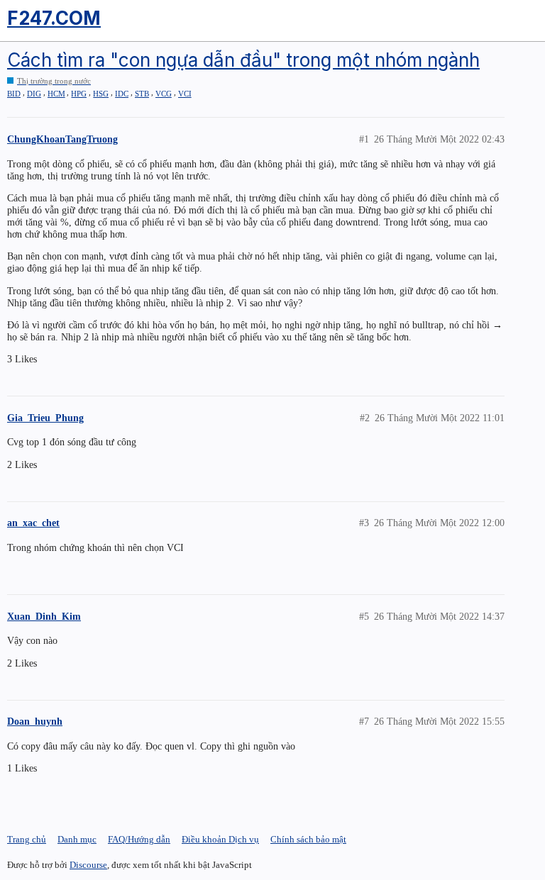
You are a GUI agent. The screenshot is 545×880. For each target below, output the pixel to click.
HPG (79, 93)
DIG (34, 93)
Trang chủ (26, 839)
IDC (121, 93)
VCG (163, 93)
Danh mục (77, 839)
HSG (101, 93)
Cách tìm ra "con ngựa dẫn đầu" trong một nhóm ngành (243, 60)
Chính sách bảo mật (308, 839)
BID (14, 93)
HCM (56, 93)
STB (142, 93)
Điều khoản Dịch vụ (220, 839)
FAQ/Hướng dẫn (139, 839)
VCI (185, 93)
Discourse (88, 864)
